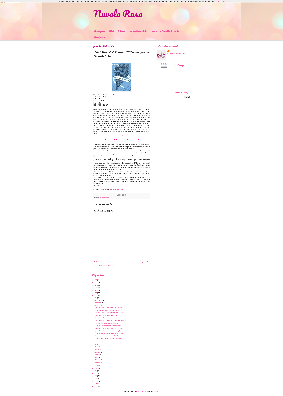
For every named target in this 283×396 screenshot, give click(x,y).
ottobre (97, 305)
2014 (95, 376)
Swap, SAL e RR (138, 31)
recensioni (107, 197)
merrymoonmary (141, 391)
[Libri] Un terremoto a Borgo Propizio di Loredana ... (110, 333)
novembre (98, 303)
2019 (95, 298)
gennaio (97, 362)
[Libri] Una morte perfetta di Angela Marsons (108, 326)
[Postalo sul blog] (119, 195)
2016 (95, 371)
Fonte (121, 135)
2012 (95, 381)
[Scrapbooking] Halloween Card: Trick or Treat (109, 328)
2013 (95, 378)
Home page (99, 31)
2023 (95, 287)
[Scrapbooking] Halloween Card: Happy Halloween (110, 320)
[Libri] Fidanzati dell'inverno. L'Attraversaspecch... (110, 338)
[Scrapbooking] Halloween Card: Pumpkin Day (109, 313)
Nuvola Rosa (117, 13)
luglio (97, 347)
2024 (95, 285)
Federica (172, 51)
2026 (95, 280)
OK (224, 1)
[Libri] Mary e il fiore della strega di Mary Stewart (109, 331)
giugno (97, 349)
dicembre (98, 300)
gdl (100, 197)
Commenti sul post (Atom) (107, 265)
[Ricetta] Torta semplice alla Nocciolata (106, 323)
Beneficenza (99, 37)
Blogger (156, 391)
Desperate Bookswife (117, 189)
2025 (95, 282)
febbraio (97, 360)
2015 (95, 373)
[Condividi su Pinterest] (125, 195)
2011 (95, 384)
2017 (95, 368)
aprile (97, 355)
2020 (95, 295)
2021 (95, 293)
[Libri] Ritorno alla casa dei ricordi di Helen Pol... (109, 310)
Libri (111, 31)
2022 (95, 290)
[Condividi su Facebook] (123, 195)
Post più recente (99, 262)
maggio (97, 352)
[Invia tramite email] (117, 195)
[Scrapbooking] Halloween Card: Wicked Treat (109, 307)
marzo (97, 357)
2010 (95, 386)
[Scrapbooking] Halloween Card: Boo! (106, 315)
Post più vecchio (144, 262)
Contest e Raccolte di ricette (165, 31)
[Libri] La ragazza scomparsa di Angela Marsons (109, 336)
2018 (95, 366)
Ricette (121, 31)
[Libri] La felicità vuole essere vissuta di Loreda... (109, 318)
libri (103, 197)
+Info (219, 1)
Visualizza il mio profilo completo (177, 53)
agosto (97, 344)
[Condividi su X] (121, 195)
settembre (98, 342)
